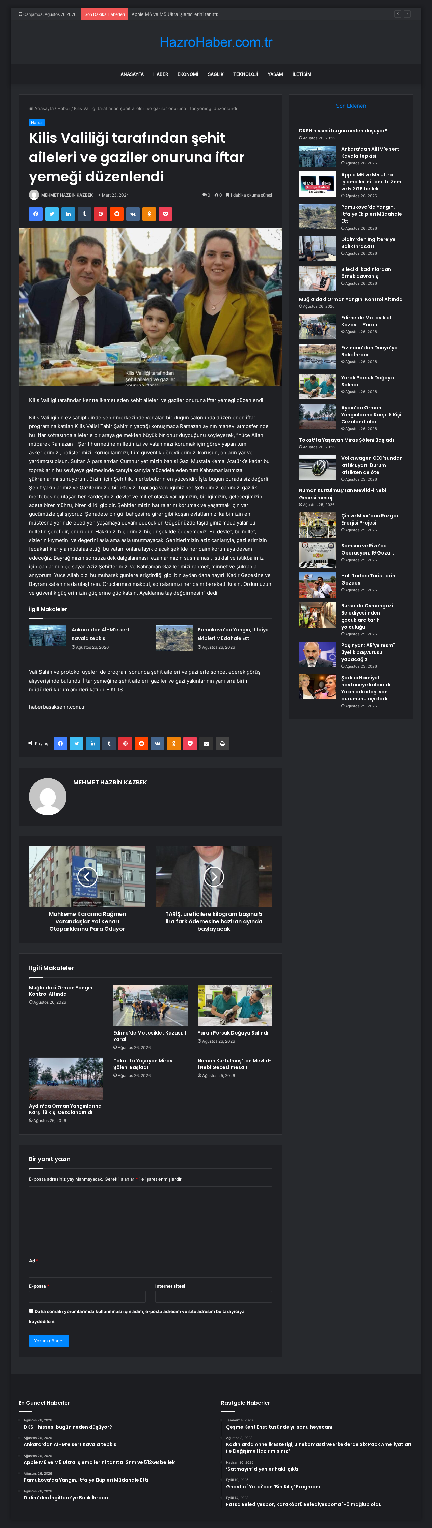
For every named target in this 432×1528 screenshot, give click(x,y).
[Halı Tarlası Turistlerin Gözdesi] (317, 585)
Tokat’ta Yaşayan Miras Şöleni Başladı (142, 1064)
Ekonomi (188, 74)
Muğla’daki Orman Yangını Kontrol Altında (61, 990)
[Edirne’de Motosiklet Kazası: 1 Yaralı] (150, 1005)
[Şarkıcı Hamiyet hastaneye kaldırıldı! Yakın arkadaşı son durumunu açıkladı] (317, 686)
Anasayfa (132, 74)
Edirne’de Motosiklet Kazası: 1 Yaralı (149, 1036)
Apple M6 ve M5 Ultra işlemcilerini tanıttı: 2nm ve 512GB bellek (198, 14)
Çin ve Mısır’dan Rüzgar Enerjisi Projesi (370, 519)
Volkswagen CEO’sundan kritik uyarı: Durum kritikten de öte (372, 465)
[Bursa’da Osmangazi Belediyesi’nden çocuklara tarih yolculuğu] (317, 615)
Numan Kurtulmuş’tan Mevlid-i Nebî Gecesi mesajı (235, 1064)
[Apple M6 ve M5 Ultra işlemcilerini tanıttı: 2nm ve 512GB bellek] (317, 184)
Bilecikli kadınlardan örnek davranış (366, 273)
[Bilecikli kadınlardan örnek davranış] (317, 278)
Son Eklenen (351, 105)
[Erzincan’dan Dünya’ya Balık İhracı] (317, 356)
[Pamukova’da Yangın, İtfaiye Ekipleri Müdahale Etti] (174, 638)
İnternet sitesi (170, 1286)
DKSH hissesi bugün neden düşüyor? (343, 130)
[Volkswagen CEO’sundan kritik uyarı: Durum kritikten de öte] (317, 467)
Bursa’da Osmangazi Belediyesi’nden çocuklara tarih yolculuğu (367, 616)
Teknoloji (245, 74)
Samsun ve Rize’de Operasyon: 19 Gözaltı (368, 549)
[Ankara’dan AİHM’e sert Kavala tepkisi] (47, 635)
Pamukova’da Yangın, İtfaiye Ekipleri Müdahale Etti (371, 214)
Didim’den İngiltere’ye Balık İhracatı (368, 243)
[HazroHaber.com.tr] (216, 42)
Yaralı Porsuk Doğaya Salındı (233, 1032)
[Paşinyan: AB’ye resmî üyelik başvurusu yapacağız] (317, 654)
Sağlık (216, 74)
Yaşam (275, 74)
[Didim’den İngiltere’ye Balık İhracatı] (317, 248)
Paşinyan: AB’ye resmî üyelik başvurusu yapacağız (368, 652)
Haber (160, 74)
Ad (33, 1260)
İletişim (302, 74)
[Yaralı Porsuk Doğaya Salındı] (235, 1005)
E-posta (39, 1286)
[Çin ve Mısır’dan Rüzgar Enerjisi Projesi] (317, 525)
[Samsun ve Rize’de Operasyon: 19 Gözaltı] (317, 555)
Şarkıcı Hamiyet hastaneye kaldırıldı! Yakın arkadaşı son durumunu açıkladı (366, 688)
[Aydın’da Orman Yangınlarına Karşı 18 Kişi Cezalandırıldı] (66, 1079)
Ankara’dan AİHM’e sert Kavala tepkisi (370, 152)
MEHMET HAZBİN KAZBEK (67, 195)
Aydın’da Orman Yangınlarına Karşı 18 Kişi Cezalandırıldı (65, 1109)
